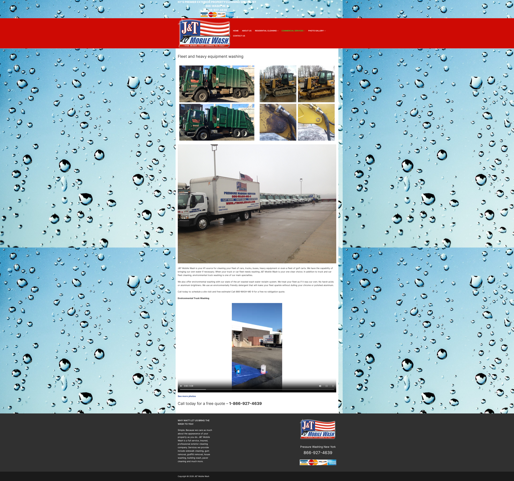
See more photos (187, 396)
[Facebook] (329, 9)
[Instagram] (334, 9)
